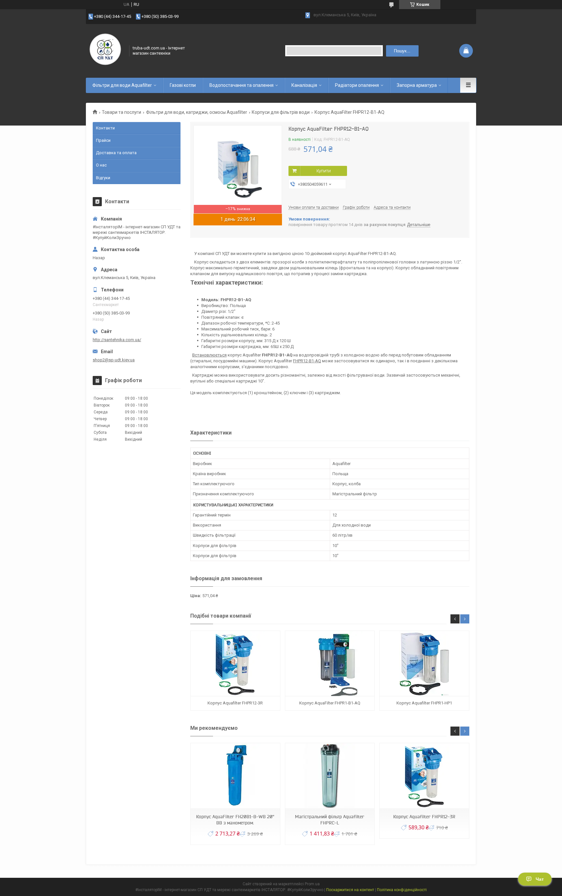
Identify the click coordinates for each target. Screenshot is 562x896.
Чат (540, 879)
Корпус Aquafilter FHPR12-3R (235, 703)
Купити (323, 170)
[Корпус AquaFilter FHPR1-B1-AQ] (329, 663)
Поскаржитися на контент (350, 890)
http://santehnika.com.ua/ (117, 339)
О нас (101, 165)
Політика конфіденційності (402, 890)
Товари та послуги (121, 112)
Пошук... (402, 50)
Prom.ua (312, 884)
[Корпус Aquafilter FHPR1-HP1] (424, 663)
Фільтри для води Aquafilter (122, 85)
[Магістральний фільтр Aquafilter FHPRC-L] (329, 776)
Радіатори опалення (357, 85)
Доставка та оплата (116, 152)
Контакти (105, 128)
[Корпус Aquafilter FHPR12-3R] (235, 663)
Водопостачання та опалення (241, 85)
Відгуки (103, 177)
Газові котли (183, 85)
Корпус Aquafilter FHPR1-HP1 (424, 703)
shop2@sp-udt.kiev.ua (114, 359)
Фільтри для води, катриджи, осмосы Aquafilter (196, 112)
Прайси (103, 140)
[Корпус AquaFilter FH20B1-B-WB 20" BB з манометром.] (235, 776)
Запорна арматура (417, 85)
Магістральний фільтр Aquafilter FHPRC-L (329, 819)
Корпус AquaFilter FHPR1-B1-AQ (329, 703)
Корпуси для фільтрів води (281, 112)
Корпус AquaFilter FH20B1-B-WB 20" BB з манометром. (235, 819)
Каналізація (304, 85)
